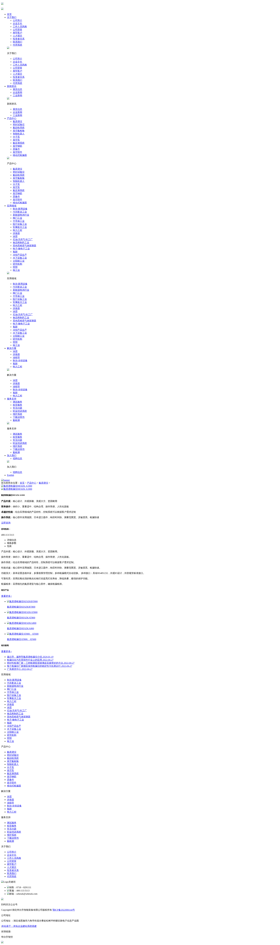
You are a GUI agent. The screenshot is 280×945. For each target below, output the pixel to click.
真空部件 (17, 152)
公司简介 (17, 20)
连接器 (16, 233)
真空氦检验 (18, 130)
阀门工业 (17, 218)
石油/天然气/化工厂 (23, 239)
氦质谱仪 (17, 121)
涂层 (15, 236)
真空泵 (16, 140)
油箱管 (16, 357)
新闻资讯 (11, 86)
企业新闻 (17, 92)
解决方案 (11, 348)
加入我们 (11, 455)
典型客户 (17, 32)
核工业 (16, 270)
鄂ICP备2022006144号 (63, 910)
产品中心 (11, 118)
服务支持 (11, 399)
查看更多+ (6, 596)
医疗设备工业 (20, 224)
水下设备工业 (20, 258)
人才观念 (17, 35)
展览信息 (17, 89)
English (10, 475)
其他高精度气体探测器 (24, 245)
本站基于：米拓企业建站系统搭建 (19, 926)
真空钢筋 (17, 146)
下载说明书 (18, 417)
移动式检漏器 (20, 155)
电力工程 (17, 230)
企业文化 (17, 23)
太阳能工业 (18, 261)
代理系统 (17, 45)
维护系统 (17, 414)
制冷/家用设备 (20, 209)
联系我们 (17, 42)
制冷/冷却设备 (20, 360)
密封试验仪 (18, 124)
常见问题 (17, 408)
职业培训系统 (20, 411)
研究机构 (17, 264)
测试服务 (17, 402)
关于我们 (11, 17)
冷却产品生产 (20, 255)
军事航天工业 (20, 227)
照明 (15, 267)
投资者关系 (18, 39)
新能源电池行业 (21, 215)
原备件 (16, 149)
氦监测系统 (18, 143)
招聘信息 (17, 458)
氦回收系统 (18, 127)
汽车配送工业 (20, 212)
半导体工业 (18, 221)
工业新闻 (17, 95)
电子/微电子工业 (21, 248)
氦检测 (16, 420)
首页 (9, 14)
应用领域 (11, 205)
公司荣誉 (17, 29)
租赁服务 (17, 405)
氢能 (15, 251)
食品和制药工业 (21, 242)
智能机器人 (18, 133)
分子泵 (16, 137)
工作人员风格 (20, 26)
